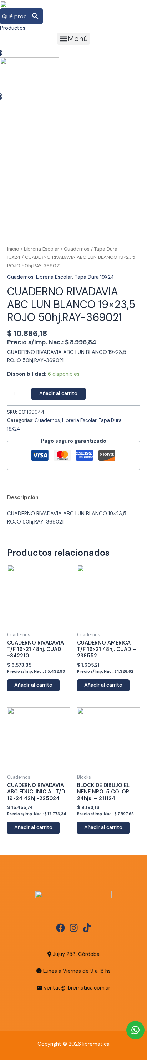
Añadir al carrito (58, 393)
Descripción (23, 497)
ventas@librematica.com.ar (77, 987)
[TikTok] (86, 927)
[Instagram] (73, 927)
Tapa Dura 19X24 (94, 277)
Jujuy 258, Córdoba (75, 954)
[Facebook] (60, 927)
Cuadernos (77, 249)
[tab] (73, 498)
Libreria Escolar (41, 249)
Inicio (13, 249)
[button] (73, 39)
